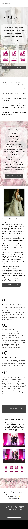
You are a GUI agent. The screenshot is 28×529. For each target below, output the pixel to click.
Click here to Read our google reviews (14, 400)
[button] (26, 3)
